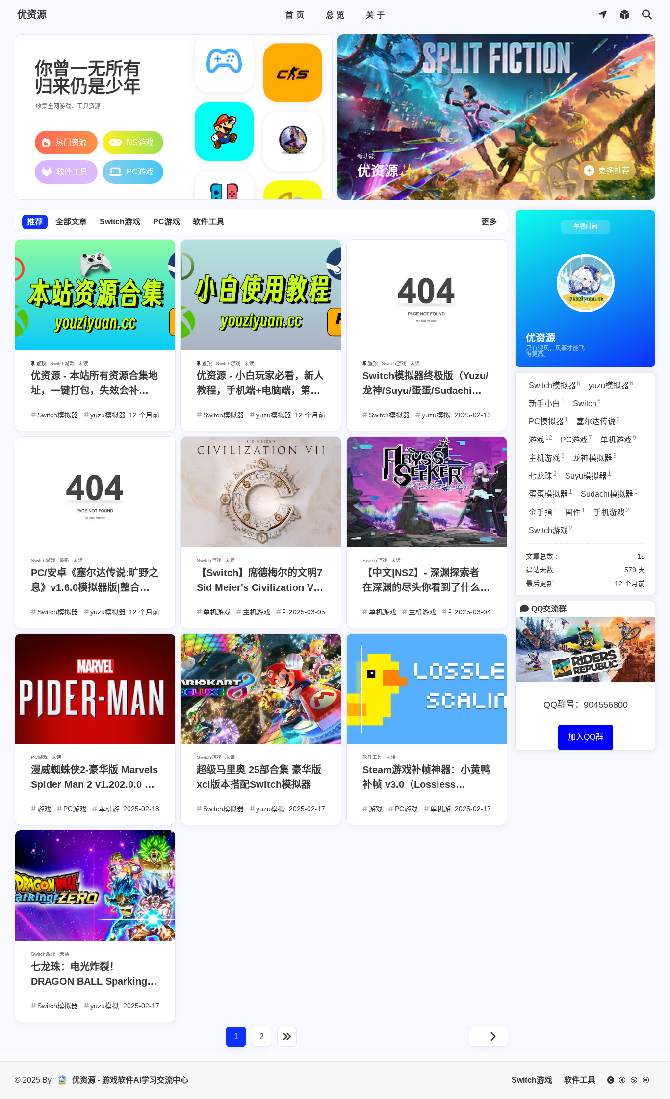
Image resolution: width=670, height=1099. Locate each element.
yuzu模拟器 (611, 385)
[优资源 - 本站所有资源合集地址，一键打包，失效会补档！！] (95, 347)
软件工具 (208, 222)
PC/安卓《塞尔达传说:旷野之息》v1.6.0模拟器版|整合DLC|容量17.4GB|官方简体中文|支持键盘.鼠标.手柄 (95, 581)
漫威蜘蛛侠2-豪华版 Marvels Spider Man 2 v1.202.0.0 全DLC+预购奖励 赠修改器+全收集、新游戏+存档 (94, 778)
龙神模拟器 (595, 457)
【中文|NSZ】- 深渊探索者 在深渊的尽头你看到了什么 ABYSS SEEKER (421, 581)
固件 (575, 511)
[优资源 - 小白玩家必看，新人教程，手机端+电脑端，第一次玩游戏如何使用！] (261, 347)
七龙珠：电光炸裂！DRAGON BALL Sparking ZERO (89, 975)
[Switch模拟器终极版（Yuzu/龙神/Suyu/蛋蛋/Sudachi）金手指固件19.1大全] (427, 347)
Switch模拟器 (554, 385)
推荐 (35, 222)
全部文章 (71, 222)
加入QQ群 (585, 737)
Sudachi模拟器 (609, 493)
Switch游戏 (120, 222)
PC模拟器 (548, 421)
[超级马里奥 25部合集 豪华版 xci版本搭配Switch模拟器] (261, 741)
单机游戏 (618, 439)
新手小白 (547, 403)
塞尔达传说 (598, 421)
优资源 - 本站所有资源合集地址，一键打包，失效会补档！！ (94, 384)
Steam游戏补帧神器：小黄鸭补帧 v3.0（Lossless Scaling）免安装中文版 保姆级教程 (426, 778)
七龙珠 (543, 475)
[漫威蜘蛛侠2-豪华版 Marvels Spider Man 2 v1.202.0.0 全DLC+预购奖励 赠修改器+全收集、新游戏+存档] (95, 741)
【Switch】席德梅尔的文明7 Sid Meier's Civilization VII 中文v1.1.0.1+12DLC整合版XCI (259, 581)
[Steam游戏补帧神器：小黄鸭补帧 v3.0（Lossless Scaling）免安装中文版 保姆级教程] (427, 741)
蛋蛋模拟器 (550, 493)
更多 (489, 222)
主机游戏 (547, 457)
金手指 (543, 511)
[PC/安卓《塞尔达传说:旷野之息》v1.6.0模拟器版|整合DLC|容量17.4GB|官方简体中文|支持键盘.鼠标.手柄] (95, 544)
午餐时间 (585, 226)
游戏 (540, 439)
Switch (587, 403)
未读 (83, 363)
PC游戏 (166, 222)
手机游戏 (611, 511)
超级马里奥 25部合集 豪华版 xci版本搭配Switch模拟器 (259, 777)
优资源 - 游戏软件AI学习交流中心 (130, 1080)
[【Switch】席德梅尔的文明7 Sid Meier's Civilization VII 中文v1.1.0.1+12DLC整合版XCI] (261, 544)
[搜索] (646, 15)
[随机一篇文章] (624, 15)
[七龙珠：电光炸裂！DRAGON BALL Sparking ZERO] (95, 938)
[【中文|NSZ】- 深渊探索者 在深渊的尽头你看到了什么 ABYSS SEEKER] (427, 544)
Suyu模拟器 (588, 475)
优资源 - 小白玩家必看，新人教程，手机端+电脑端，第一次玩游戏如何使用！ (260, 384)
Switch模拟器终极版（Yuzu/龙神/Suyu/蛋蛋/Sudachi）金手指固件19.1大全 (425, 384)
